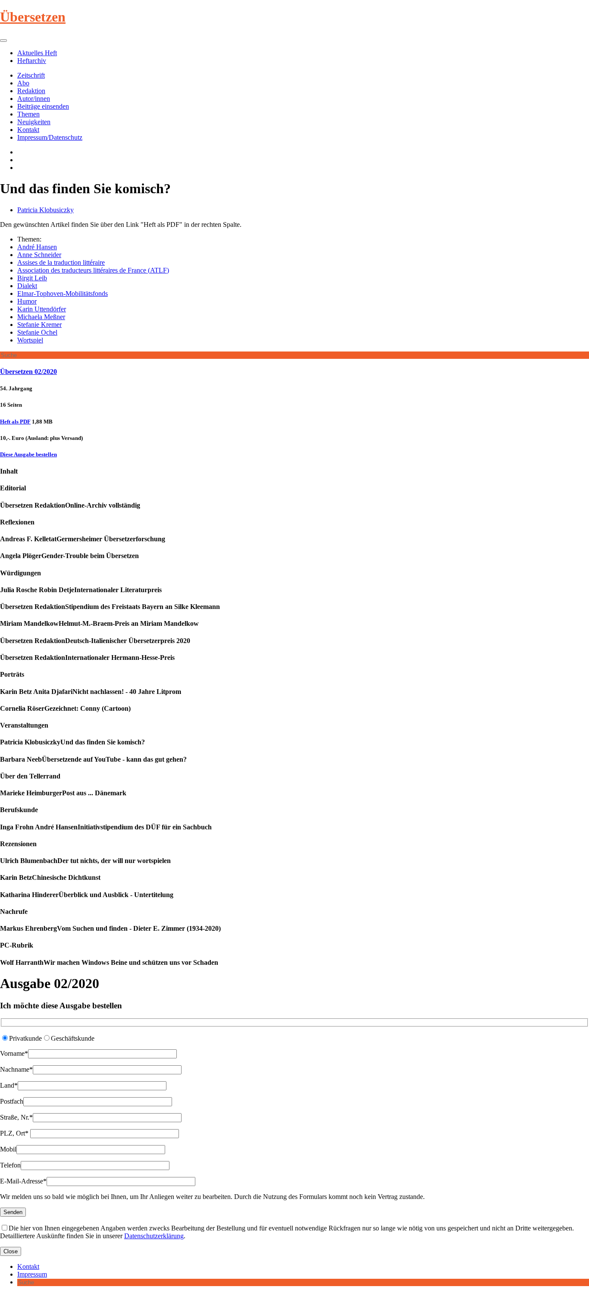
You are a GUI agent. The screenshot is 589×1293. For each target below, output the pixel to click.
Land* (9, 1085)
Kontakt (28, 129)
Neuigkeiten (33, 122)
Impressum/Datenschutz (49, 137)
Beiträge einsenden (43, 106)
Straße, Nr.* (16, 1117)
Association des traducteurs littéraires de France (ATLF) (93, 270)
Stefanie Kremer (39, 324)
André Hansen (37, 247)
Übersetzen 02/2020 (28, 371)
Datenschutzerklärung (154, 1236)
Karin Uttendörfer (41, 309)
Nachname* (16, 1069)
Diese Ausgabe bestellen (28, 454)
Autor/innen (33, 98)
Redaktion (31, 90)
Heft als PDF (15, 421)
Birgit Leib (32, 278)
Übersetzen (33, 17)
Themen (28, 114)
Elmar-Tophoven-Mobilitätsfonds (62, 293)
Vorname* (14, 1053)
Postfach (11, 1101)
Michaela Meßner (41, 316)
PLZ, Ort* (15, 1133)
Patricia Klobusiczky (45, 209)
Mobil (8, 1149)
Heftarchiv (31, 60)
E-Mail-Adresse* (23, 1181)
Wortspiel (30, 340)
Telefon (10, 1165)
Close (10, 1251)
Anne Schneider (39, 254)
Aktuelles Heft (37, 52)
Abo (23, 83)
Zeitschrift (31, 75)
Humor (27, 301)
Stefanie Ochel (37, 332)
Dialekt (27, 285)
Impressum (32, 1274)
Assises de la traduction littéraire (61, 262)
